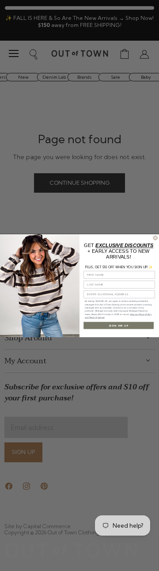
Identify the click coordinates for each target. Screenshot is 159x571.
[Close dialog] (155, 238)
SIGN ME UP (119, 325)
